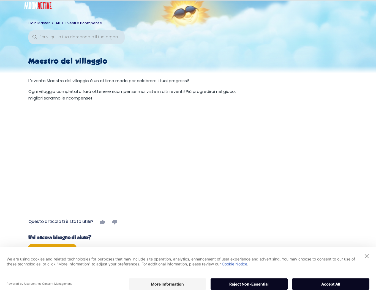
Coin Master (39, 23)
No (114, 222)
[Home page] (42, 7)
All (58, 23)
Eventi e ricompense (84, 23)
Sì (102, 222)
